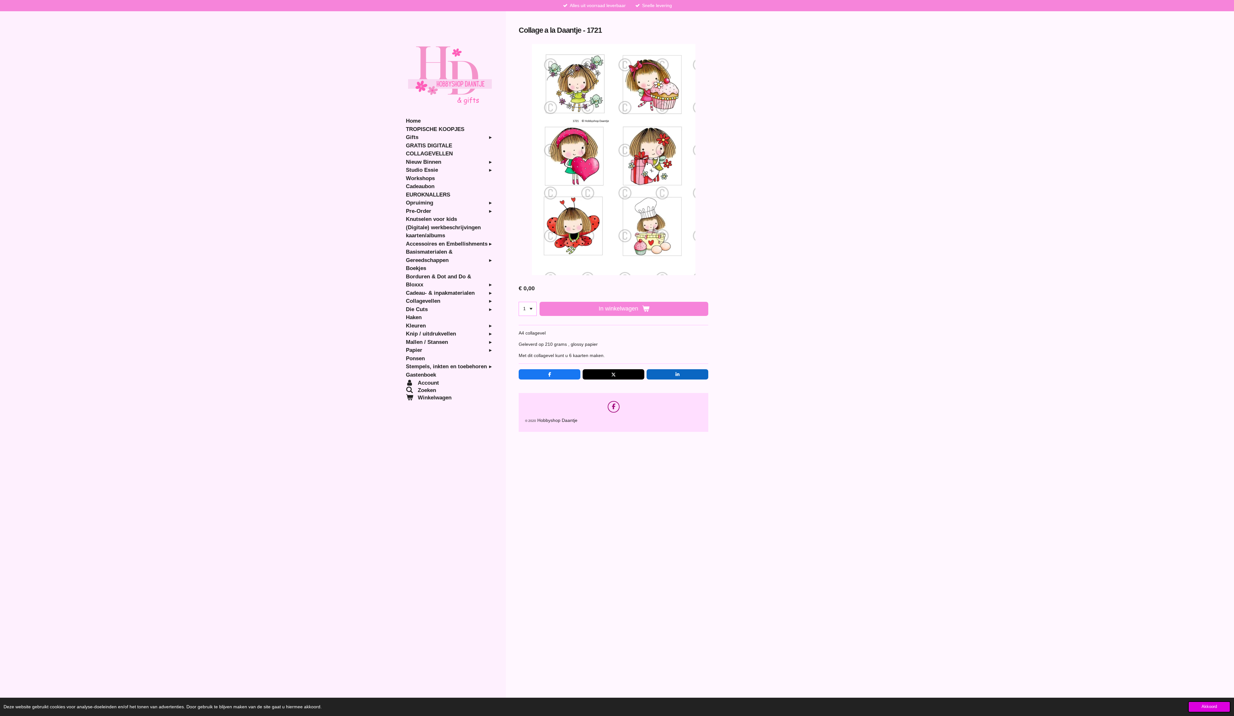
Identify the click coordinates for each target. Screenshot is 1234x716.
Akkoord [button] (1209, 706)
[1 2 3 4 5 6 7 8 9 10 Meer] (528, 309)
